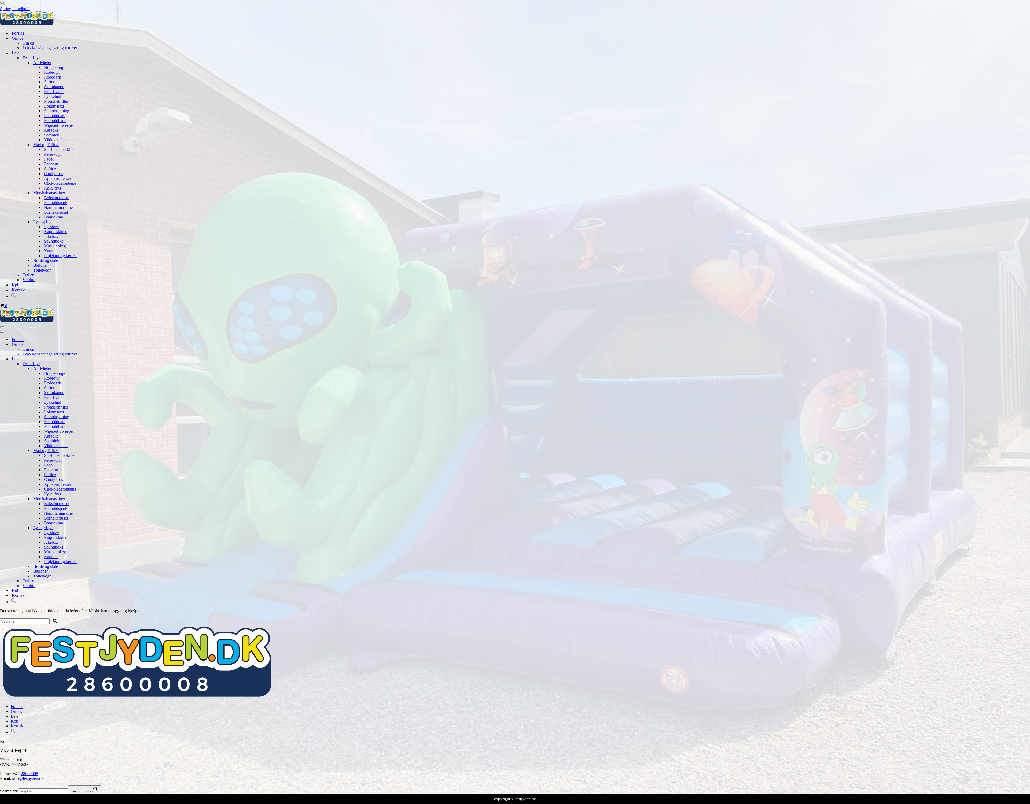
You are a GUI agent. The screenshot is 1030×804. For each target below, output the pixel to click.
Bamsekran (53, 217)
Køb (15, 285)
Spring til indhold (15, 8)
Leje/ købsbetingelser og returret (50, 48)
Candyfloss (53, 173)
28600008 (29, 773)
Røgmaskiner (55, 231)
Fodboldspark (55, 202)
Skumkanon (54, 86)
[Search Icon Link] (13, 296)
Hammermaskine (58, 207)
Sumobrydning (56, 111)
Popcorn (51, 164)
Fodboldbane (55, 120)
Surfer (49, 82)
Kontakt (18, 290)
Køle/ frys (52, 188)
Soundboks (53, 241)
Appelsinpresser (57, 178)
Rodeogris (52, 77)
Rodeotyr (52, 72)
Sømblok (51, 135)
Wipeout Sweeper (59, 125)
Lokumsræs (54, 106)
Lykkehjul (52, 96)
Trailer (28, 275)
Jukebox (51, 236)
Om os (28, 43)
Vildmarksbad (56, 140)
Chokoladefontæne (60, 183)
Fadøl (49, 159)
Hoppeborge (54, 67)
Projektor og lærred (60, 255)
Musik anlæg (55, 246)
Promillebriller (56, 101)
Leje (14, 716)
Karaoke (51, 130)
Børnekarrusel (56, 212)
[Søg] (55, 621)
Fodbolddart (54, 115)
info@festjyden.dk (27, 778)
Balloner (40, 265)
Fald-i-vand (54, 91)
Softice (50, 168)
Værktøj (29, 279)
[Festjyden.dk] (27, 23)
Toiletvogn (42, 270)
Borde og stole (45, 260)
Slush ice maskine (59, 149)
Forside (18, 33)
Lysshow (51, 226)
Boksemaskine (56, 197)
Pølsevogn (53, 154)
